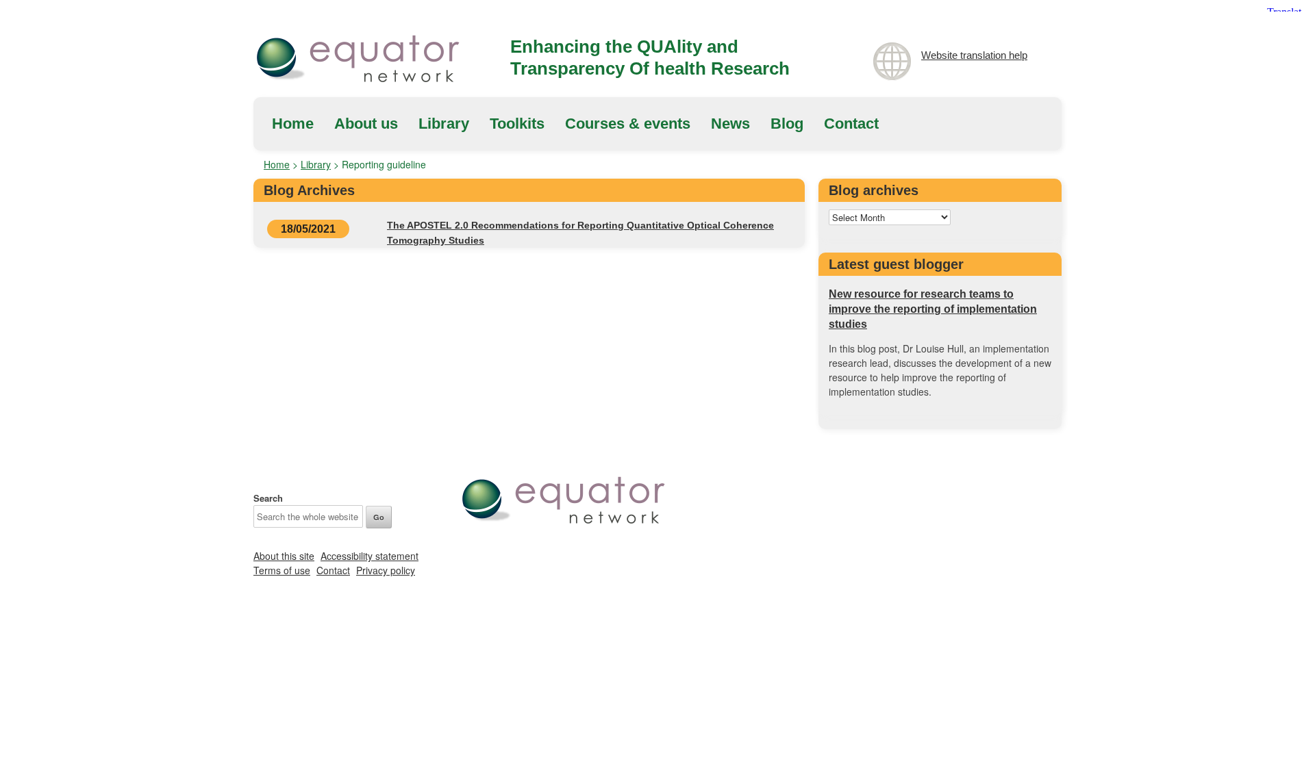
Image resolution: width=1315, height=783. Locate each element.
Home (293, 123)
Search (268, 497)
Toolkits (517, 123)
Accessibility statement (369, 556)
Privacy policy (385, 570)
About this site (283, 556)
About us (366, 123)
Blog (787, 123)
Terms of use (281, 570)
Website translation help (974, 55)
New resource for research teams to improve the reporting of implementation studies (933, 309)
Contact (851, 123)
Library (443, 123)
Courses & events (627, 123)
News (730, 123)
